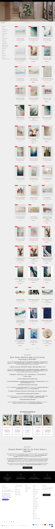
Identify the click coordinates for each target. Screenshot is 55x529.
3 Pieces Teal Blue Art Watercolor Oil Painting (20, 321)
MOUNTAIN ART (12, 6)
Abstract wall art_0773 (47, 38)
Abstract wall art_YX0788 (47, 138)
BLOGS (31, 6)
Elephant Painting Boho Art (47, 238)
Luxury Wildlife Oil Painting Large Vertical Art (20, 259)
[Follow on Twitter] (4, 521)
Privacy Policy (17, 489)
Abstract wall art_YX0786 (20, 138)
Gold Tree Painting (33, 216)
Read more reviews (27, 438)
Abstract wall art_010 (20, 117)
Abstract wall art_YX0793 (20, 238)
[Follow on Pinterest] (9, 521)
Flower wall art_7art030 (20, 178)
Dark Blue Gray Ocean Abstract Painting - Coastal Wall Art (47, 259)
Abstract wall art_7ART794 (34, 38)
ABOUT (20, 7)
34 (37, 348)
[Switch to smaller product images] (3, 23)
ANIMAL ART (33, 4)
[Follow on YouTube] (11, 521)
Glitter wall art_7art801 (47, 58)
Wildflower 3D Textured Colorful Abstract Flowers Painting (47, 218)
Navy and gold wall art (34, 320)
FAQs (35, 6)
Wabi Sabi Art (23, 3)
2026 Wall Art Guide (27, 7)
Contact (26, 489)
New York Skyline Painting (20, 197)
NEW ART (22, 4)
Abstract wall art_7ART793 (47, 117)
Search (26, 491)
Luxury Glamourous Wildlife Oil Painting (33, 259)
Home (11, 3)
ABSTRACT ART (16, 3)
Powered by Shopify (25, 525)
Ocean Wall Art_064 (20, 38)
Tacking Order (27, 487)
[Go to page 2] (40, 349)
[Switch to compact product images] (4, 23)
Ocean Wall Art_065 (20, 78)
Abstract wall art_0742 (20, 98)
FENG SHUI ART (20, 6)
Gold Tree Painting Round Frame (47, 341)
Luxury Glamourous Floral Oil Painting (20, 279)
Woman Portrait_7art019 (47, 158)
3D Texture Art (29, 3)
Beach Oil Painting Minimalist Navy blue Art (20, 341)
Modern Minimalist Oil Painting (47, 78)
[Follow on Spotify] (13, 521)
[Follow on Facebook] (2, 521)
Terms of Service (18, 494)
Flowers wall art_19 (47, 197)
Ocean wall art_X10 (33, 197)
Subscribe (46, 494)
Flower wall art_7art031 (33, 158)
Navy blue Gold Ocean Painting (33, 278)
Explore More (27, 467)
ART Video (16, 7)
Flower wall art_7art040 (33, 238)
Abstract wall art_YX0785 (33, 58)
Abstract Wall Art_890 (20, 299)
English (45, 5)
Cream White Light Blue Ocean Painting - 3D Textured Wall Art (20, 59)
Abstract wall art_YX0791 (20, 158)
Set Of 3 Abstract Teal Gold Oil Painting (47, 300)
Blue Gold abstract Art (34, 178)
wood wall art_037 (33, 340)
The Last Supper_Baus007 (20, 216)
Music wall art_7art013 (47, 98)
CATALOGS (26, 6)
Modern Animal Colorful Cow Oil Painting (33, 139)
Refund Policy (17, 491)
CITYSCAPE (27, 4)
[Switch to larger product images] (1, 23)
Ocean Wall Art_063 (33, 78)
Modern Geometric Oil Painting (33, 299)
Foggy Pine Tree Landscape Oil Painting (33, 118)
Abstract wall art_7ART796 (34, 98)
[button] (1, 424)
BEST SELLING (16, 4)
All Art (11, 4)
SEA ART (35, 3)
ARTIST (11, 7)
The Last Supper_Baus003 (47, 178)
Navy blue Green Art (47, 278)
